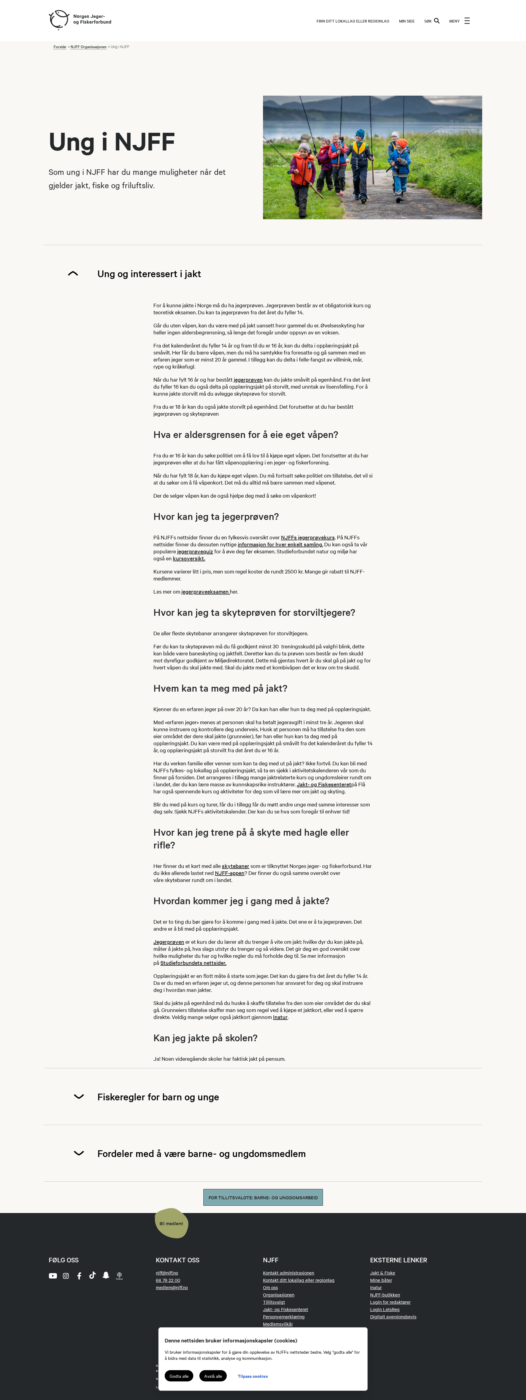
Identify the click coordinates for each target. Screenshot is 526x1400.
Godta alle (179, 1376)
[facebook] (79, 1275)
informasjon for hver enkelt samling (280, 544)
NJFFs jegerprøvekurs (308, 537)
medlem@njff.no (172, 1287)
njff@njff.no (167, 1273)
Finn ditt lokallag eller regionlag (353, 20)
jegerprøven (248, 379)
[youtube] (52, 1275)
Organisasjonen (278, 1295)
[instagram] (66, 1275)
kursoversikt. (189, 558)
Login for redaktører (390, 1302)
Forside (60, 46)
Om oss (270, 1287)
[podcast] (119, 1275)
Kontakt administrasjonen (288, 1273)
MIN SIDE (407, 20)
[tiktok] (92, 1275)
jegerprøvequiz (195, 551)
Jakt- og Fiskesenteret (324, 784)
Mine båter (381, 1280)
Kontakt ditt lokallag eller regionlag (299, 1280)
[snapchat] (106, 1275)
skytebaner (235, 865)
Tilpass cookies (253, 1376)
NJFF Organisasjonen (89, 46)
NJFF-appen (229, 872)
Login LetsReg (385, 1309)
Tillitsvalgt (274, 1302)
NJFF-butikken (385, 1295)
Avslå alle (213, 1376)
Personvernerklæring (284, 1317)
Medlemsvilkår (278, 1324)
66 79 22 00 (168, 1280)
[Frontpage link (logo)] (59, 20)
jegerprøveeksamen (205, 591)
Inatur (280, 1016)
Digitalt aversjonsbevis (393, 1317)
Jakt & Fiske (382, 1273)
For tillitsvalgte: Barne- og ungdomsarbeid (263, 1197)
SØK (428, 20)
